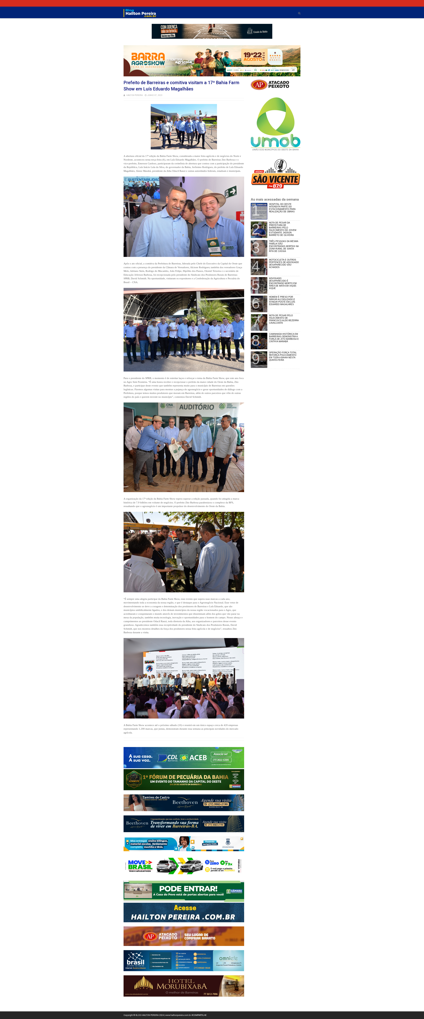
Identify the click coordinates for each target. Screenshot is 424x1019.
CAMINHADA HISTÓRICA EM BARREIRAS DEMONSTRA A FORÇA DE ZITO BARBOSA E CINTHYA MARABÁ (284, 338)
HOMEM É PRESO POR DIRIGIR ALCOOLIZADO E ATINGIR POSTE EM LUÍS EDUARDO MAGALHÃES (282, 301)
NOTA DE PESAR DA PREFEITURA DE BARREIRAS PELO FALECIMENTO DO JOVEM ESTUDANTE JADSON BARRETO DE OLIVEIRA (282, 228)
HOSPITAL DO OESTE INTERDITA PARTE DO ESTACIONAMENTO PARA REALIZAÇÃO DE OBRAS (282, 208)
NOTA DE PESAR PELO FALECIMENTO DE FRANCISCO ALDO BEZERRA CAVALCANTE (284, 319)
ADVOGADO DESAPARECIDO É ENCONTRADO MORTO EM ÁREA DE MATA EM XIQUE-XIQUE (283, 283)
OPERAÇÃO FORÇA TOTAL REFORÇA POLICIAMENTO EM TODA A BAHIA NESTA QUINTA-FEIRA (283, 356)
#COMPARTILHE (199, 1015)
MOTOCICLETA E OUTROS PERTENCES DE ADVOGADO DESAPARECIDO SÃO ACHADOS (284, 263)
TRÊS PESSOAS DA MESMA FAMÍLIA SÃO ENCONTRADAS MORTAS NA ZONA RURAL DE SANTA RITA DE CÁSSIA (284, 246)
